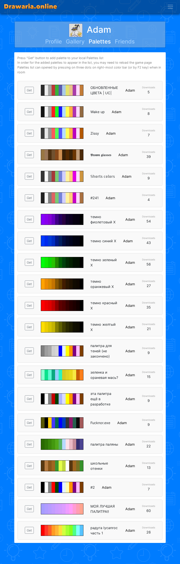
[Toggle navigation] (170, 6)
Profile (53, 41)
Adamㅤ (99, 29)
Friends (125, 41)
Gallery (75, 41)
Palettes (100, 41)
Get (29, 90)
